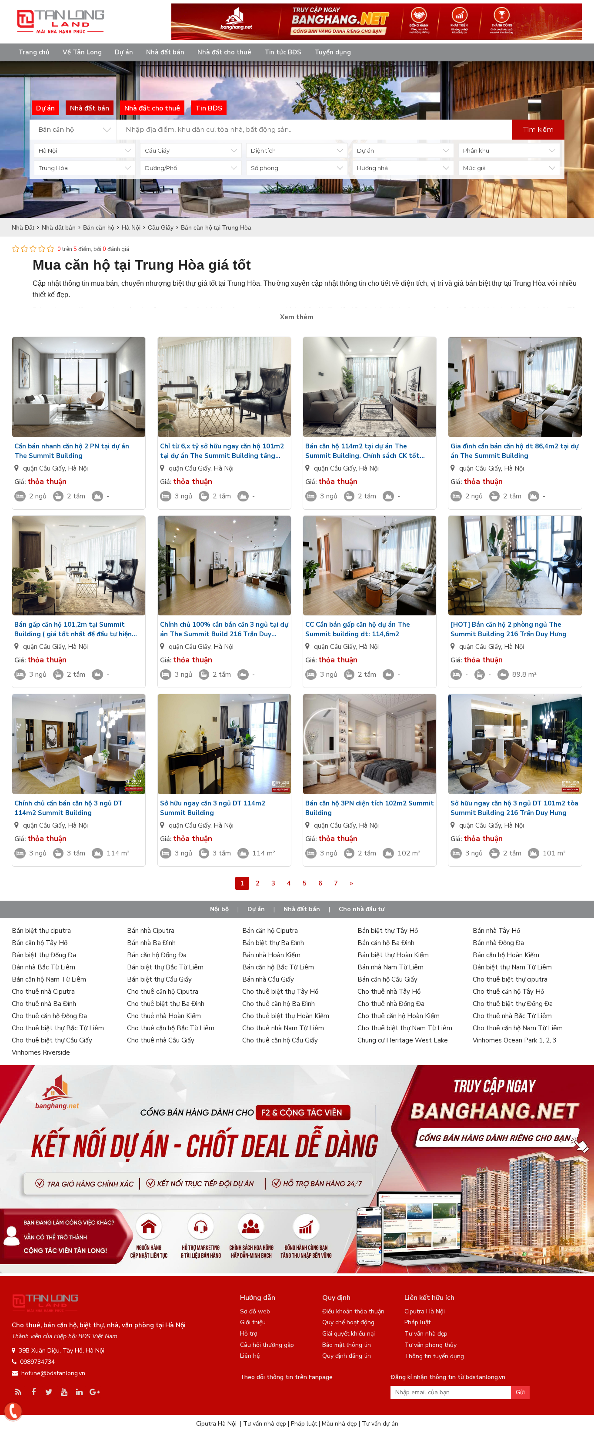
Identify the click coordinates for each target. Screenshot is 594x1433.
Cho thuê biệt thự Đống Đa (513, 1003)
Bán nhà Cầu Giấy (268, 979)
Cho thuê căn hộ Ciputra (162, 991)
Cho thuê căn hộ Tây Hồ (508, 991)
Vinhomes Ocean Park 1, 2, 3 (515, 1040)
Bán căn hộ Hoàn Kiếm (506, 955)
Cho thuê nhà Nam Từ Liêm (283, 1028)
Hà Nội (78, 468)
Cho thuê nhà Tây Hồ (388, 991)
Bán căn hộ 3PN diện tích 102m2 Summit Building (369, 808)
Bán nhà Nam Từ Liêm (390, 967)
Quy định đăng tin (346, 1356)
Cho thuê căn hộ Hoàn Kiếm (398, 1016)
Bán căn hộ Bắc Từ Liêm (278, 967)
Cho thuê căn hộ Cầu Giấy (280, 1040)
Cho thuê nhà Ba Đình (44, 1003)
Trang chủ (34, 52)
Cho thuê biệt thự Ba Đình (165, 1003)
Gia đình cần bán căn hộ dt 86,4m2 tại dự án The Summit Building (515, 451)
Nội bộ (219, 909)
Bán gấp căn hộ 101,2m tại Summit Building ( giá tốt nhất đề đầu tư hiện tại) (73, 629)
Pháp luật (417, 1322)
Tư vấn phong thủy (430, 1345)
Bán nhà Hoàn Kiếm (271, 955)
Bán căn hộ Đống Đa (157, 955)
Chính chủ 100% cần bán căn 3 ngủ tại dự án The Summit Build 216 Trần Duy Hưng (224, 629)
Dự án (124, 52)
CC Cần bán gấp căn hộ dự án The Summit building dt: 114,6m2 (357, 629)
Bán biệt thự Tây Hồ (387, 930)
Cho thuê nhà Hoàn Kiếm (164, 1016)
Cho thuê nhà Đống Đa (390, 1003)
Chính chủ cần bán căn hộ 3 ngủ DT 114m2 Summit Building (68, 808)
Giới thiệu (253, 1322)
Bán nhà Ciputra (150, 930)
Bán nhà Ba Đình (151, 943)
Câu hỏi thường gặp (267, 1345)
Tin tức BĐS (282, 52)
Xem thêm (297, 317)
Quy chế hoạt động (348, 1322)
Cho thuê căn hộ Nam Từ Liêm (518, 1028)
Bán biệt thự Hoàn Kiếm (393, 955)
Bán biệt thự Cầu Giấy (159, 979)
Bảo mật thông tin (346, 1345)
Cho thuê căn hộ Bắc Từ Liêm (170, 1028)
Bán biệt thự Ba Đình (273, 943)
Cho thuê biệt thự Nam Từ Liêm (404, 1028)
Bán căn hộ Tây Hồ (39, 943)
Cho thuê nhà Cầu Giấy (160, 1040)
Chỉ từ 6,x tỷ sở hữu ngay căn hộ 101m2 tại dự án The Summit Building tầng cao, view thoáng (222, 451)
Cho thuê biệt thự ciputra (510, 979)
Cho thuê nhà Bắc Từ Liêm (512, 1016)
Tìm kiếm (538, 129)
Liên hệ (250, 1356)
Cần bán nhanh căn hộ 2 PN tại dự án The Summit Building (71, 451)
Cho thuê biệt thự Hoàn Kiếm (285, 1016)
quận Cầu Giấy (44, 468)
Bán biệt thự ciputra (41, 930)
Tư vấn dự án (380, 1424)
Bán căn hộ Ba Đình (385, 943)
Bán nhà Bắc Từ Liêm (43, 967)
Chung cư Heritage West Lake (402, 1040)
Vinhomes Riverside (41, 1052)
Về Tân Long (82, 52)
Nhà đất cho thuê (224, 52)
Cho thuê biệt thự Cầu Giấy (52, 1040)
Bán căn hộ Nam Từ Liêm (49, 979)
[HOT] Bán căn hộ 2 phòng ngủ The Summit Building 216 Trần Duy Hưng (509, 629)
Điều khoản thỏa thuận (353, 1311)
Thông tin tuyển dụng (434, 1356)
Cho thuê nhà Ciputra (43, 991)
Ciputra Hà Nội (424, 1311)
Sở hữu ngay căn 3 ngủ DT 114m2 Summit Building (212, 808)
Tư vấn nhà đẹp (425, 1333)
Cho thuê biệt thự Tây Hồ (280, 991)
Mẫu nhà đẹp (339, 1424)
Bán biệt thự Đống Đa (44, 955)
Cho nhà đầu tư (361, 909)
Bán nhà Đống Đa (498, 943)
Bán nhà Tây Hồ (496, 930)
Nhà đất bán (165, 52)
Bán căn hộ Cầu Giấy (387, 979)
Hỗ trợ (248, 1333)
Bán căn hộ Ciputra (270, 930)
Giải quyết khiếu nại (348, 1333)
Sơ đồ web (255, 1311)
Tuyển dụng (332, 52)
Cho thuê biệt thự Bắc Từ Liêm (58, 1028)
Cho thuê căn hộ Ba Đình (278, 1003)
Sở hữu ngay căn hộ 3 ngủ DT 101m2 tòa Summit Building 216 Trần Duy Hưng (514, 808)
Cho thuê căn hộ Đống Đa (49, 1016)
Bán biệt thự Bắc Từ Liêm (165, 967)
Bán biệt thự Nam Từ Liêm (512, 967)
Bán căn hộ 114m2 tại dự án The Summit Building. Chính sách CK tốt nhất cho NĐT (362, 451)
